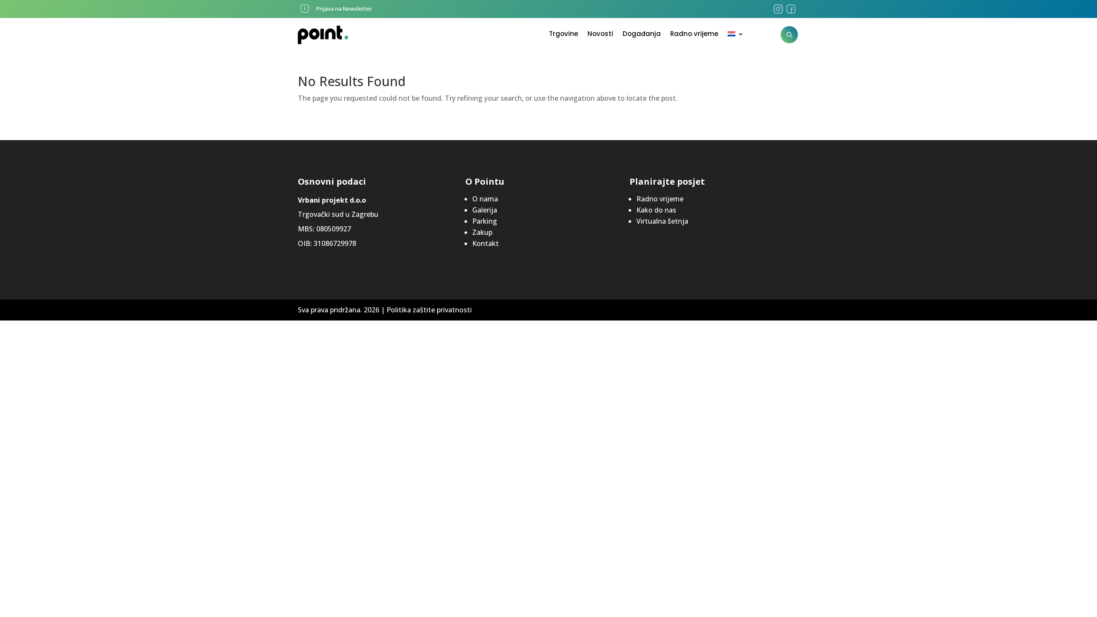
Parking (484, 221)
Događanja (642, 34)
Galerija (484, 210)
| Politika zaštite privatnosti (426, 309)
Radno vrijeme (694, 34)
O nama (485, 199)
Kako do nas (656, 210)
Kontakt (485, 243)
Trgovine (563, 34)
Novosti (600, 34)
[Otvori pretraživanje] (789, 34)
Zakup (482, 232)
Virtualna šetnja (662, 221)
